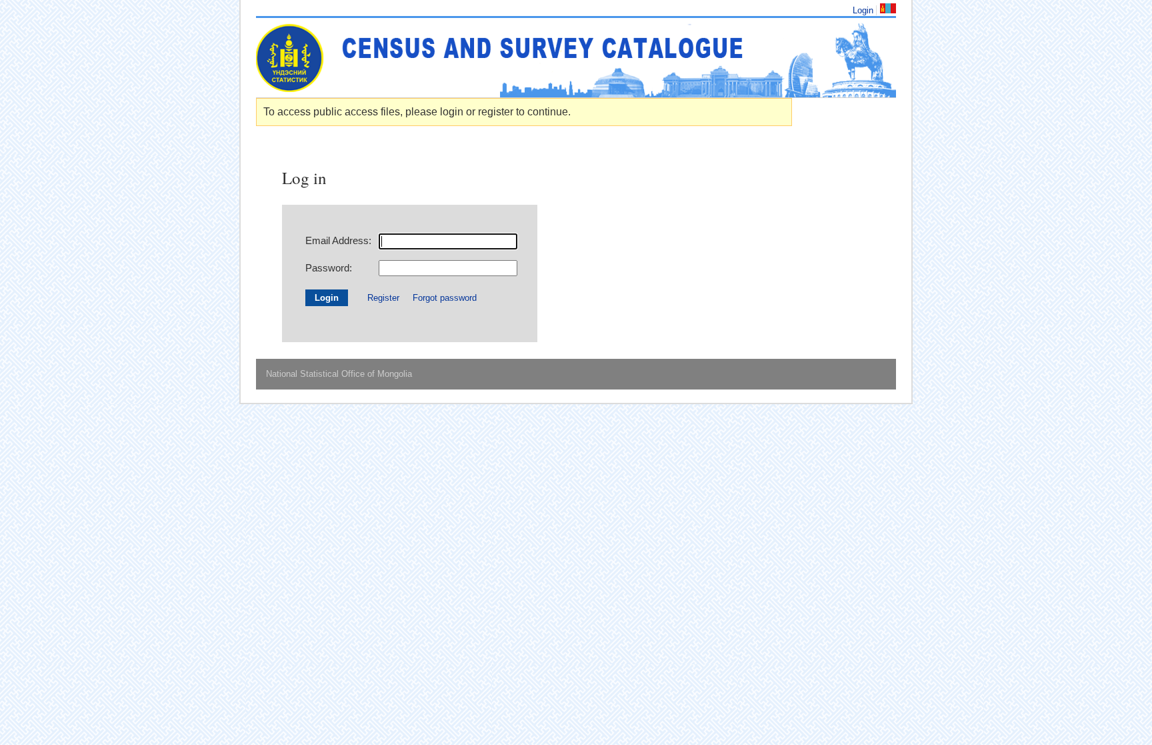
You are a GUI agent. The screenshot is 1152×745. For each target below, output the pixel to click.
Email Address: (338, 240)
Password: (328, 267)
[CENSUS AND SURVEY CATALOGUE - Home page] (576, 57)
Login (863, 10)
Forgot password (445, 298)
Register (383, 298)
